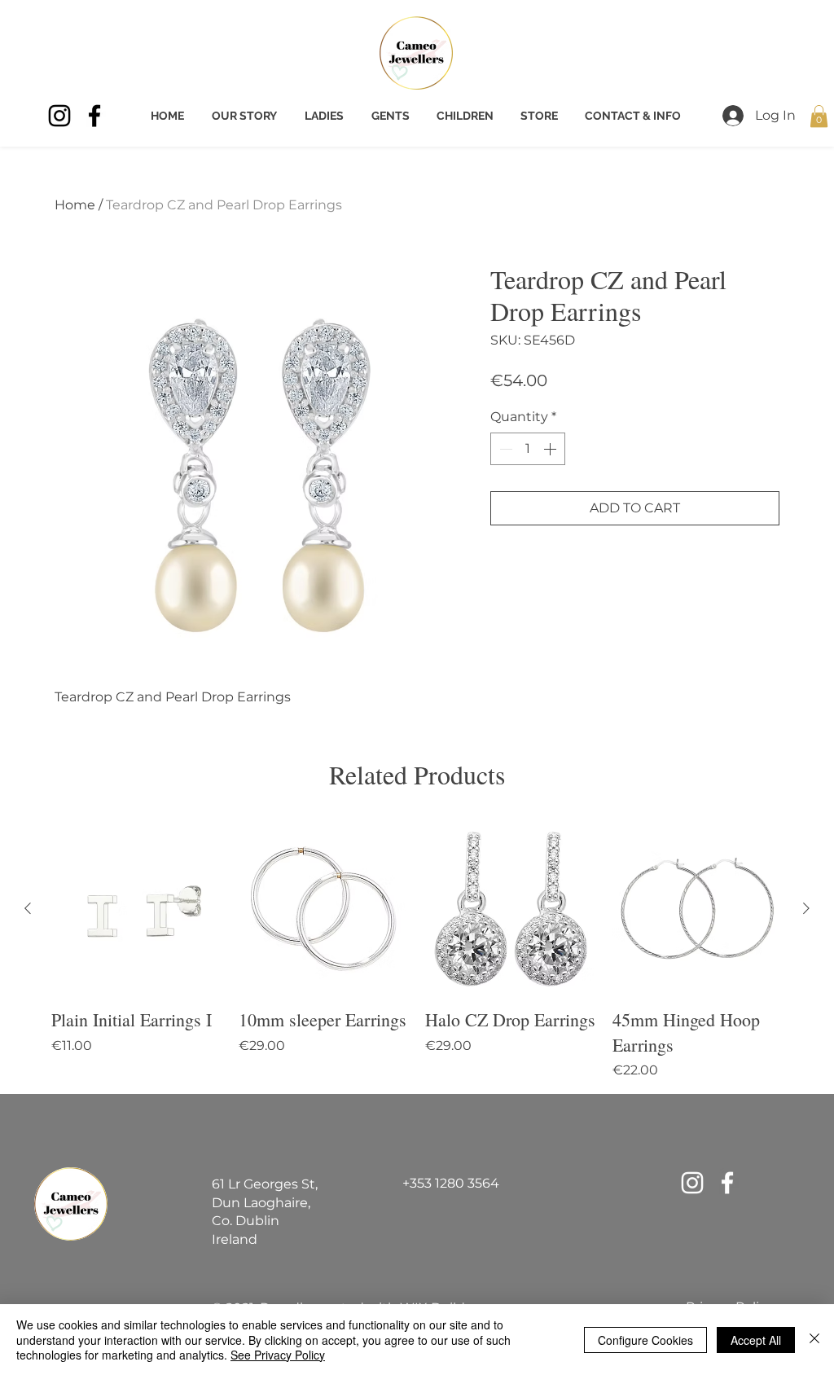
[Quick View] (136, 909)
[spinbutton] (528, 448)
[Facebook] (94, 115)
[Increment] (551, 448)
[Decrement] (504, 448)
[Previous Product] (27, 908)
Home (75, 205)
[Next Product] (806, 908)
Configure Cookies (645, 1340)
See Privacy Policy (277, 1354)
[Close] (814, 1339)
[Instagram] (59, 115)
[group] (417, 952)
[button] (819, 116)
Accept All (756, 1340)
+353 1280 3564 (450, 1183)
